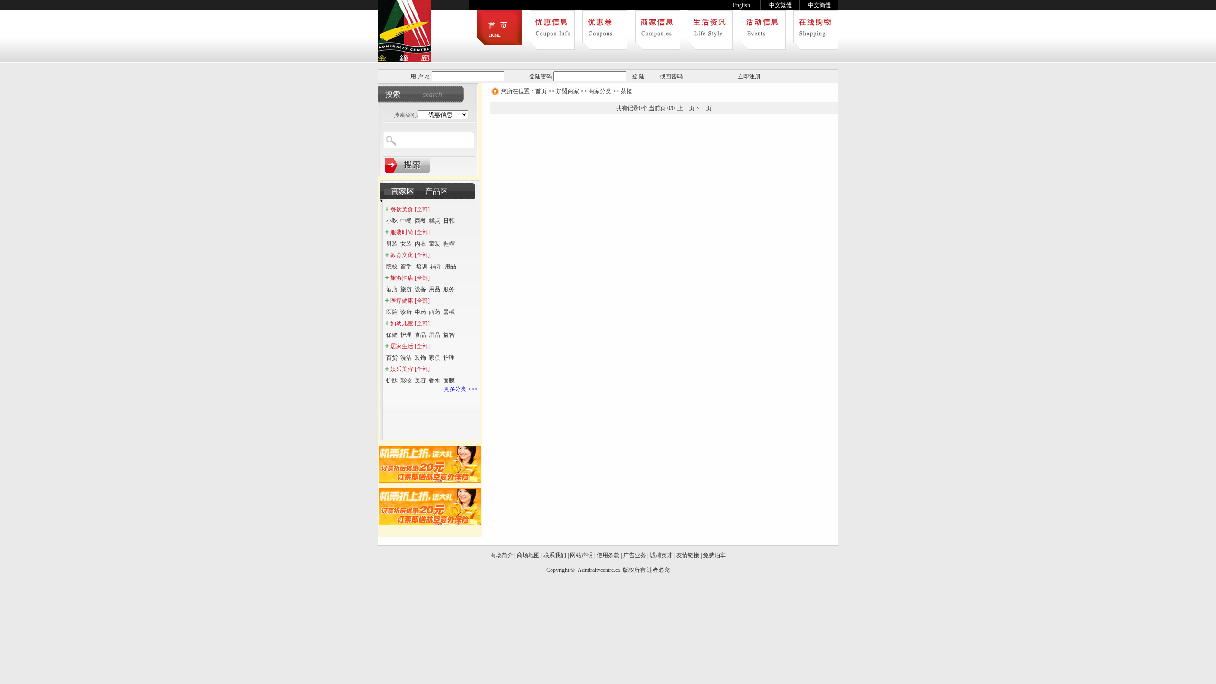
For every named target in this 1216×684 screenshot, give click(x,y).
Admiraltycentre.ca (599, 570)
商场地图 (528, 555)
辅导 (436, 266)
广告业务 (634, 555)
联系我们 (554, 555)
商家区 (402, 191)
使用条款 (608, 555)
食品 (420, 335)
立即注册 (749, 76)
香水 (434, 380)
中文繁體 (780, 5)
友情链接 (687, 555)
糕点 (434, 221)
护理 (406, 335)
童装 (434, 243)
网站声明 (581, 555)
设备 (420, 289)
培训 (422, 266)
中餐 (406, 221)
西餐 (420, 221)
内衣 (420, 243)
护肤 (392, 380)
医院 (392, 312)
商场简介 (501, 555)
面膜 (449, 380)
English (741, 5)
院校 (392, 266)
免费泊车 (714, 555)
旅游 (406, 289)
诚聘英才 (661, 555)
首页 (541, 91)
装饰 (420, 357)
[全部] (422, 209)
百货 (392, 357)
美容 (420, 380)
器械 (449, 312)
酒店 (392, 289)
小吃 (392, 221)
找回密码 (671, 76)
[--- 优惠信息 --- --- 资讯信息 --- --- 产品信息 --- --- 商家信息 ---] (443, 115)
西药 (434, 312)
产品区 (436, 191)
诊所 (406, 312)
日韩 (449, 221)
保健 (392, 335)
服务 (449, 289)
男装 (392, 243)
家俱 (434, 357)
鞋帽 (449, 243)
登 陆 (638, 76)
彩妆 (406, 380)
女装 (406, 243)
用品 (450, 266)
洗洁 (406, 357)
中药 (420, 312)
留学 (406, 266)
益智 (449, 335)
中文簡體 (819, 5)
